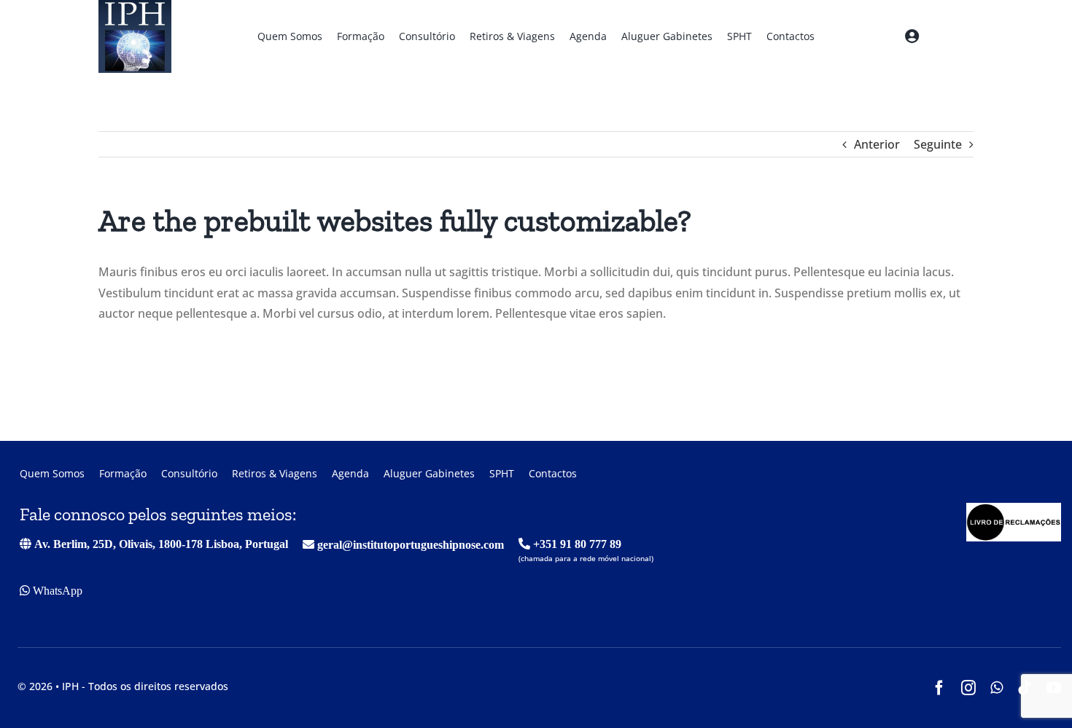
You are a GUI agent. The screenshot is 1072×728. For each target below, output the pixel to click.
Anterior (877, 144)
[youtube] (1053, 688)
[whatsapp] (996, 688)
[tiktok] (1024, 688)
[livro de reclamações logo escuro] (1013, 509)
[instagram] (968, 688)
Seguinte (938, 144)
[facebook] (939, 688)
